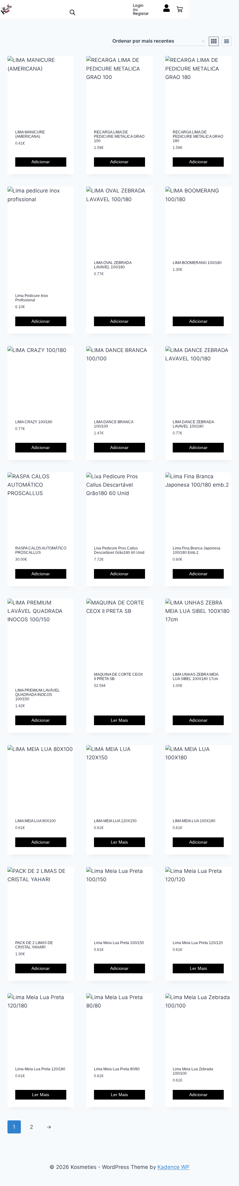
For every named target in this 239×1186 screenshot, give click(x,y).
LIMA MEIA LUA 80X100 (35, 821)
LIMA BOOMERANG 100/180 (197, 263)
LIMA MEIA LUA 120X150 (115, 821)
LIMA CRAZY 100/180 (33, 422)
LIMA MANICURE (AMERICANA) (30, 134)
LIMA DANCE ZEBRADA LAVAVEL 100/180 (193, 424)
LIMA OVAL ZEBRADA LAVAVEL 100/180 (112, 265)
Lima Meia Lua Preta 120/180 (40, 1069)
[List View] (227, 41)
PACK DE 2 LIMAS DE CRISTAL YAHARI (34, 945)
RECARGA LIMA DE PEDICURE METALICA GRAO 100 (119, 136)
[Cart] (179, 9)
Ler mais (119, 720)
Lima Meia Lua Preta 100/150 (119, 943)
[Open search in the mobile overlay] (72, 12)
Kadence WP (173, 1167)
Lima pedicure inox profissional (31, 298)
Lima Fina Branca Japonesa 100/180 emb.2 (196, 550)
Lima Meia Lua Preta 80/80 (117, 1069)
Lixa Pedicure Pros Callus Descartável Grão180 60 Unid (119, 550)
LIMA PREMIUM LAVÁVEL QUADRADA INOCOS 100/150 (37, 694)
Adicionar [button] (40, 161)
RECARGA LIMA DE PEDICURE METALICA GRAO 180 (198, 136)
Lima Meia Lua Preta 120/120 (198, 943)
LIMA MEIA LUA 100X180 (194, 821)
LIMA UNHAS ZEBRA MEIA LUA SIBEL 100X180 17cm (195, 676)
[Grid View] (214, 41)
